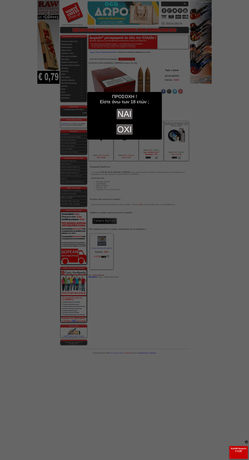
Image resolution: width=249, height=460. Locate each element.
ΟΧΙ (124, 129)
